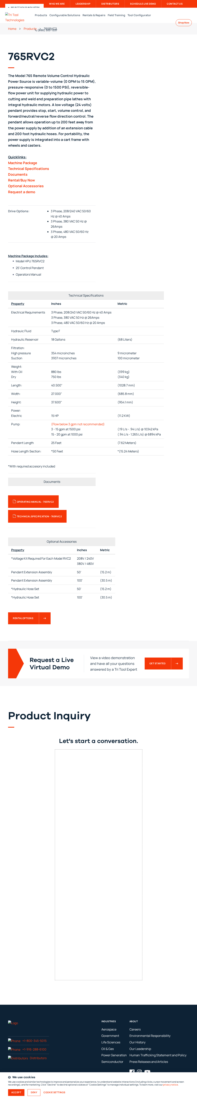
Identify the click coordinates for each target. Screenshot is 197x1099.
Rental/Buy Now (21, 180)
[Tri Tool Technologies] (19, 17)
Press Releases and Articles (148, 1062)
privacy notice (170, 1084)
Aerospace (108, 1029)
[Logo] (13, 1022)
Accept (16, 1092)
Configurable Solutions (64, 15)
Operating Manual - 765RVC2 (35, 501)
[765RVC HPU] (145, 94)
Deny (34, 1092)
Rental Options (23, 618)
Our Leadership (140, 1049)
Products (41, 15)
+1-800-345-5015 (34, 1041)
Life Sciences (110, 1042)
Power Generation (114, 1055)
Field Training (116, 15)
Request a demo (21, 192)
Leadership (83, 3)
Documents (18, 174)
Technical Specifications (28, 168)
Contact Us (175, 3)
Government (110, 1036)
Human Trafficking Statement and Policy (157, 1055)
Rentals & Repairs (94, 15)
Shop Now (183, 22)
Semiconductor (112, 1062)
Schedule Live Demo (143, 3)
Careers (135, 1029)
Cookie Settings (54, 1092)
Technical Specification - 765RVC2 (39, 516)
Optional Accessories (26, 186)
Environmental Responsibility (149, 1036)
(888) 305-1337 (47, 30)
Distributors (110, 3)
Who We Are (57, 3)
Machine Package (22, 162)
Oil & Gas (107, 1049)
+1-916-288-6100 (34, 1049)
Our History (137, 1042)
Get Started (157, 663)
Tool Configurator (139, 15)
